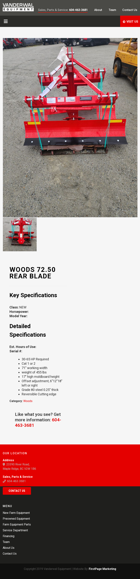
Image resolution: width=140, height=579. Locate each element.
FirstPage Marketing (102, 569)
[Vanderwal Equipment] (18, 7)
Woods (27, 401)
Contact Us (17, 491)
